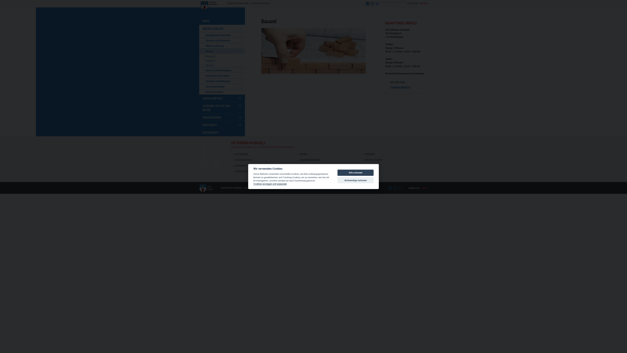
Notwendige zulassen (356, 180)
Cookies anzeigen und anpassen (270, 184)
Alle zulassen (355, 172)
